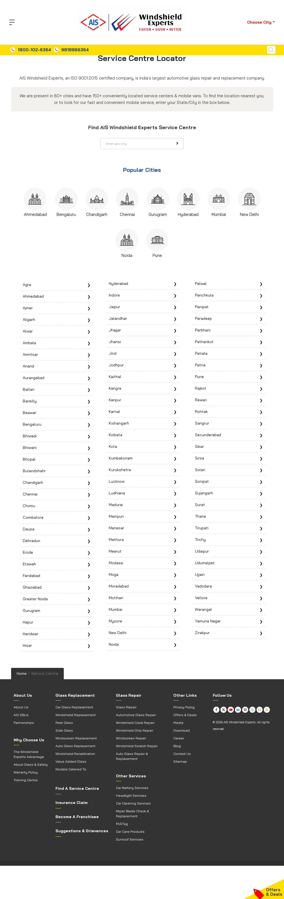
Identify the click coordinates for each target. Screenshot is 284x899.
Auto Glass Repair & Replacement (132, 756)
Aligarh (29, 319)
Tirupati (202, 527)
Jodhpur (116, 364)
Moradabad (119, 586)
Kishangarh (119, 423)
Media (178, 723)
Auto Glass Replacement (75, 746)
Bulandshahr (34, 470)
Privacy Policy (184, 707)
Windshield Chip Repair (134, 730)
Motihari (116, 597)
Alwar (28, 331)
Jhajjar (115, 330)
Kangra (115, 388)
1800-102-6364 (34, 49)
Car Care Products (130, 831)
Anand (28, 366)
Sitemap (180, 761)
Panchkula (204, 295)
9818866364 (75, 49)
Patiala (201, 353)
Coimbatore (33, 517)
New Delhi (249, 214)
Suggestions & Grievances (81, 830)
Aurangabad (33, 377)
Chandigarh (96, 214)
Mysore (115, 621)
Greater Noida (35, 598)
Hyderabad (188, 214)
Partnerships (24, 723)
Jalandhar (118, 318)
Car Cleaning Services (133, 803)
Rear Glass (64, 723)
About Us (21, 707)
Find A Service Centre (77, 788)
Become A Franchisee (77, 816)
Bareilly (30, 401)
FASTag (122, 824)
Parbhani (203, 330)
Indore (114, 295)
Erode (28, 552)
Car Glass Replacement (74, 707)
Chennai (127, 214)
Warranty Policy (26, 772)
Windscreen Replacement (76, 738)
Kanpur (115, 399)
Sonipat (202, 481)
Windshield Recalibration (75, 754)
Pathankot (204, 341)
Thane (200, 516)
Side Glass (64, 730)
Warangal (203, 609)
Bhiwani (30, 447)
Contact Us (182, 754)
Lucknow (117, 481)
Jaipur (114, 306)
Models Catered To (70, 769)
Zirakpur (202, 632)
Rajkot (200, 388)
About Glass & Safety (31, 764)
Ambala (29, 342)
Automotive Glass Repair (136, 715)
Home (22, 673)
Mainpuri (116, 516)
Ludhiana (117, 493)
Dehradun (31, 540)
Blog (177, 746)
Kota (113, 446)
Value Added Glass (70, 761)
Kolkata (115, 434)
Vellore (201, 597)
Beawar (29, 412)
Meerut (115, 551)
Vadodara (203, 586)
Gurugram (158, 214)
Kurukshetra (120, 469)
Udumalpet (205, 562)
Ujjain (200, 574)
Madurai (116, 504)
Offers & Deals (185, 715)
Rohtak (201, 411)
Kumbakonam (121, 458)
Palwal (201, 283)
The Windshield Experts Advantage (29, 754)
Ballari (28, 389)
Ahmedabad (35, 214)
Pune (157, 255)
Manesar (116, 527)
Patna (200, 364)
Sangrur (202, 423)
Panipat (202, 306)
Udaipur (202, 551)
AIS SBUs (21, 715)
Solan (200, 469)
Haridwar (30, 633)
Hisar (27, 645)
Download (181, 730)
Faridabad (31, 575)
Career (178, 738)
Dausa (28, 529)
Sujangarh (204, 493)
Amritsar (30, 354)
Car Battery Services (132, 788)
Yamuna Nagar (208, 621)
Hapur (28, 622)
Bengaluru (66, 214)
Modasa (116, 562)
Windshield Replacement (75, 715)
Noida (126, 255)
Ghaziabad (32, 587)
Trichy (200, 539)
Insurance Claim (71, 802)
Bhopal (29, 459)
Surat (200, 504)
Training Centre (26, 780)
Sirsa (199, 458)
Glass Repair (126, 707)
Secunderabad (208, 434)
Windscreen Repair (131, 738)
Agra (27, 284)
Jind (112, 353)
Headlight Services (131, 795)
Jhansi (115, 341)
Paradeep (203, 318)
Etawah (29, 563)
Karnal (114, 411)
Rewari (201, 399)
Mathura (116, 539)
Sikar (199, 446)
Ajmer (28, 307)
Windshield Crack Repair (135, 723)
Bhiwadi (30, 435)
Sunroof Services (129, 839)
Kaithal (115, 376)
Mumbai (219, 214)
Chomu (29, 505)
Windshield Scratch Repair (137, 746)
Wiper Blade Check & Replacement (132, 813)
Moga (113, 574)
